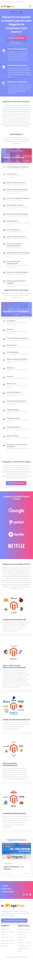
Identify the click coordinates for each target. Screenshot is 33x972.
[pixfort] (16, 522)
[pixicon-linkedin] (30, 895)
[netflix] (16, 546)
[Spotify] (16, 534)
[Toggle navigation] (30, 6)
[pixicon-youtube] (27, 895)
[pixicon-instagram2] (23, 895)
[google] (16, 511)
